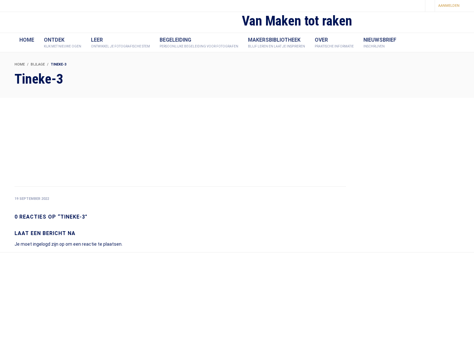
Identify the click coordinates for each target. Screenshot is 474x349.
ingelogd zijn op (48, 244)
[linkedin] (418, 6)
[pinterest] (407, 6)
